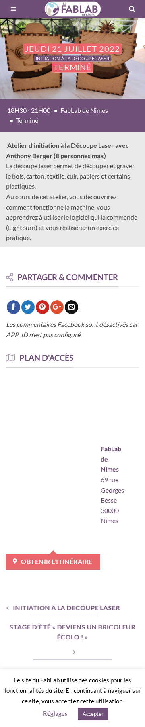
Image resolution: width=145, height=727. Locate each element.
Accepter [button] (93, 714)
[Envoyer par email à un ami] (71, 307)
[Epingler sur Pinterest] (42, 307)
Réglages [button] (55, 713)
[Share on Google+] (57, 307)
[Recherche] (131, 9)
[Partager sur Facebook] (13, 307)
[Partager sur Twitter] (28, 307)
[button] (13, 9)
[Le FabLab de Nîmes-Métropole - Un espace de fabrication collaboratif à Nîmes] (72, 9)
